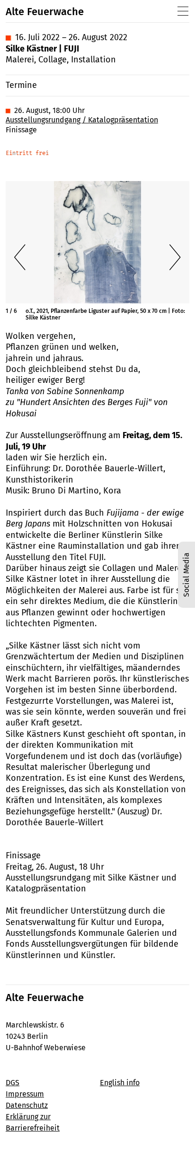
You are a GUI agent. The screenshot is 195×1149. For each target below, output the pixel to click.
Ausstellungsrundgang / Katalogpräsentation (82, 119)
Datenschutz (27, 1105)
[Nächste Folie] (175, 257)
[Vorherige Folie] (19, 257)
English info (120, 1082)
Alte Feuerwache (45, 11)
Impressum (25, 1093)
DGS (12, 1082)
